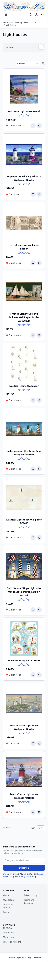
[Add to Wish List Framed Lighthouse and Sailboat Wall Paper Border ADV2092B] (33, 335)
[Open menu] (6, 14)
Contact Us (8, 932)
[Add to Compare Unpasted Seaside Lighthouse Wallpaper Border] (39, 194)
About (6, 895)
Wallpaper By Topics (19, 22)
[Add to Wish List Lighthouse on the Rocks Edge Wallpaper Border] (33, 468)
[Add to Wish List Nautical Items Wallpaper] (33, 400)
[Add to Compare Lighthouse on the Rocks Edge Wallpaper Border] (39, 468)
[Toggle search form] (31, 14)
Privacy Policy (30, 895)
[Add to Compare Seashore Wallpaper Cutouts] (39, 674)
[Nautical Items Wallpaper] (24, 364)
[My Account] (36, 14)
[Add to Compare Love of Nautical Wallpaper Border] (39, 262)
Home (5, 22)
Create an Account (12, 941)
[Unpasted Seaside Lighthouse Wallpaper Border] (24, 154)
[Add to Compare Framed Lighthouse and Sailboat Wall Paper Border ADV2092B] (39, 335)
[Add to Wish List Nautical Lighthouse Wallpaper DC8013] (33, 537)
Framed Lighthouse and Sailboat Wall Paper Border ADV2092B (24, 317)
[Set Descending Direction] (43, 63)
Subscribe (24, 867)
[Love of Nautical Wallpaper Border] (24, 223)
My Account (8, 899)
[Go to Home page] (24, 6)
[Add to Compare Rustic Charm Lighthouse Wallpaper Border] (39, 743)
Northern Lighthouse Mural (24, 111)
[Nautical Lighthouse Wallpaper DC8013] (24, 497)
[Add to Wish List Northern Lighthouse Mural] (33, 125)
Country (34, 22)
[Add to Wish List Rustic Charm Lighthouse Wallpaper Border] (33, 743)
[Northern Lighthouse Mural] (24, 89)
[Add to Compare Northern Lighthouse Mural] (39, 125)
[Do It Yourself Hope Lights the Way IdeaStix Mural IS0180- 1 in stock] (24, 566)
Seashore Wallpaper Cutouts (24, 660)
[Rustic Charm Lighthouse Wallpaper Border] (24, 703)
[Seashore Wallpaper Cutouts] (24, 638)
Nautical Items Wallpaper (24, 385)
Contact (7, 912)
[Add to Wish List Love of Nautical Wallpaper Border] (33, 262)
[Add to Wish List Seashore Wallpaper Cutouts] (33, 674)
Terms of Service (24, 876)
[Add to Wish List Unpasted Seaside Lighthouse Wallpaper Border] (33, 194)
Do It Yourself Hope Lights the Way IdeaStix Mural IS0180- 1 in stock (24, 592)
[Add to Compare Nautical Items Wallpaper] (39, 400)
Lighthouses (11, 25)
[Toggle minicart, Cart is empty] (42, 14)
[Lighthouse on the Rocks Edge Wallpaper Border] (24, 429)
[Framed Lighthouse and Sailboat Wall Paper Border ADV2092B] (24, 291)
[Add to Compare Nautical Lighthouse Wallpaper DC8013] (39, 537)
